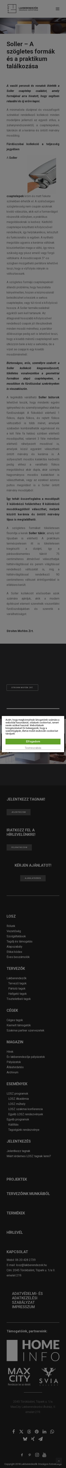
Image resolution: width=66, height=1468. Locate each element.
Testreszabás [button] (33, 748)
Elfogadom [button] (33, 741)
